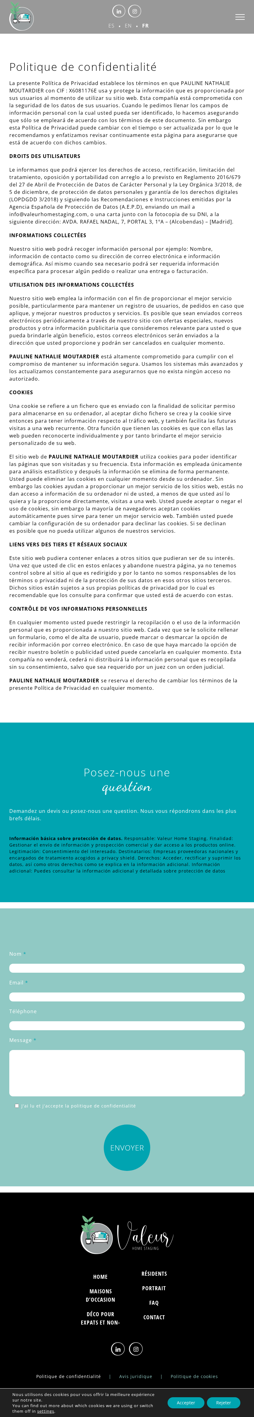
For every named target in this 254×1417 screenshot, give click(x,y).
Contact (154, 1317)
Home (100, 1276)
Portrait (154, 1288)
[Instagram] (136, 1349)
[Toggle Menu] (240, 17)
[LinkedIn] (118, 1349)
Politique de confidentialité (68, 1376)
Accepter (186, 1403)
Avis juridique (135, 1376)
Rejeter (223, 1403)
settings (45, 1411)
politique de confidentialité (103, 1106)
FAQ (154, 1302)
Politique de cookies (194, 1376)
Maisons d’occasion (100, 1295)
